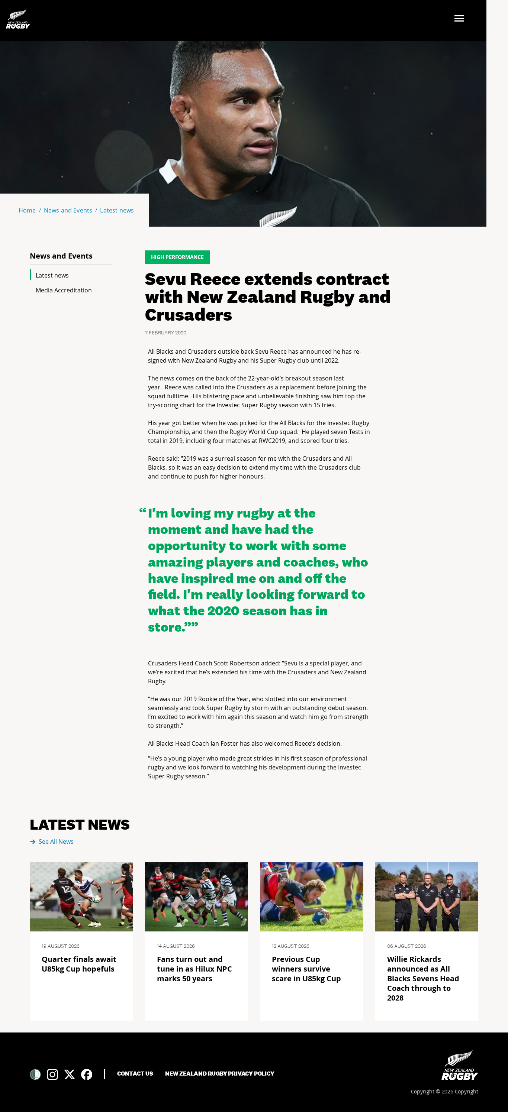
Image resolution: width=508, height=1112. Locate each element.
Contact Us (135, 1073)
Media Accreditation (64, 290)
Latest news (52, 275)
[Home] (459, 1065)
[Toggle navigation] (461, 19)
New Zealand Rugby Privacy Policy (219, 1073)
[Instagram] (52, 1074)
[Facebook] (86, 1074)
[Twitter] (69, 1074)
